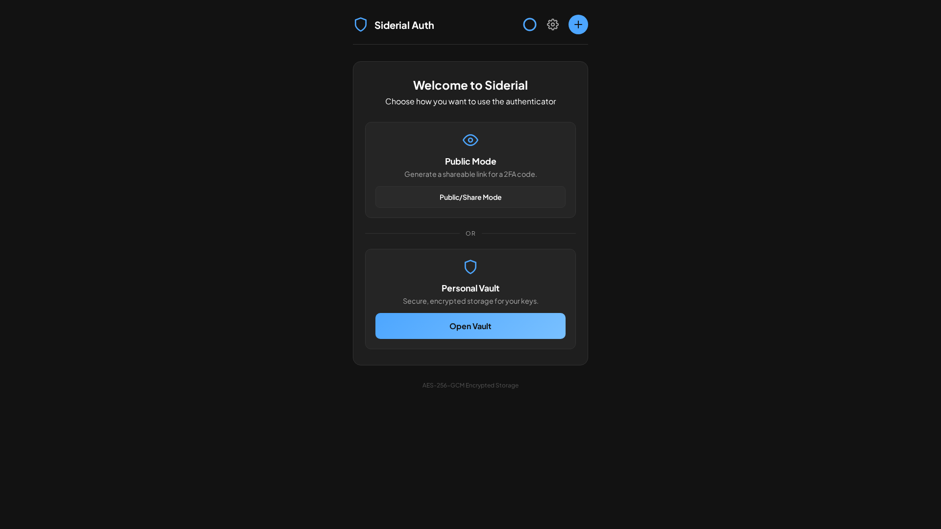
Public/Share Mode (471, 196)
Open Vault (470, 326)
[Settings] (553, 24)
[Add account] (578, 24)
